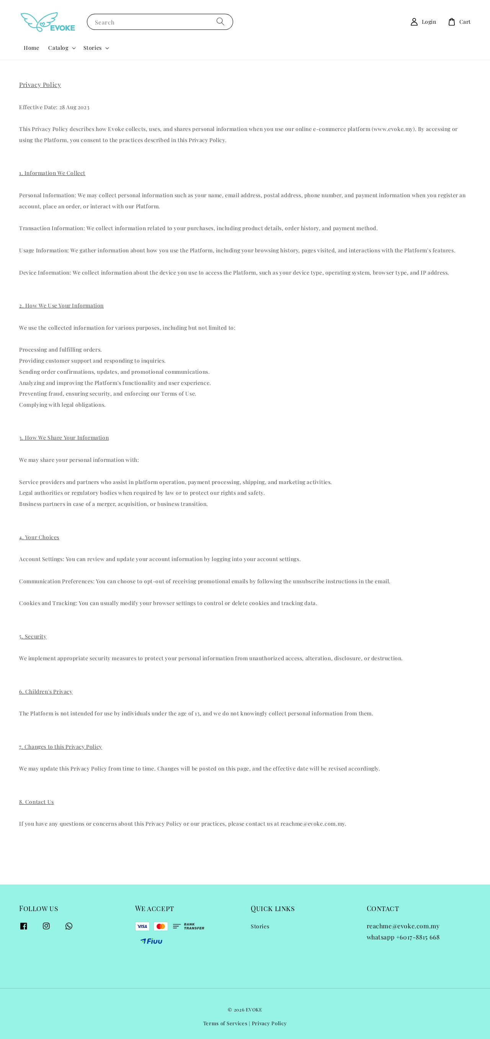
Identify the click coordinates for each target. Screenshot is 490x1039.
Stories (92, 47)
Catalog (58, 47)
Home (31, 47)
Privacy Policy (269, 1023)
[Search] (220, 21)
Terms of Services (225, 1023)
